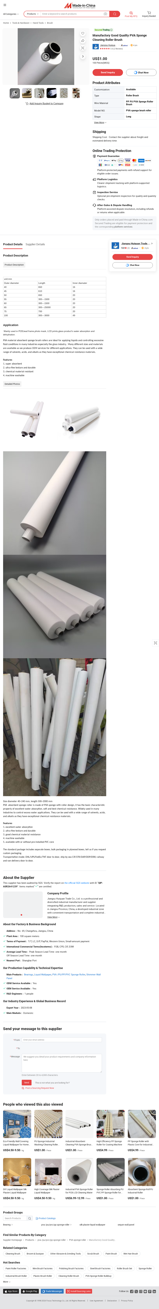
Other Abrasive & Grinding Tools (65, 1253)
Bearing (7, 1224)
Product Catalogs (47, 1218)
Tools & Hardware (20, 22)
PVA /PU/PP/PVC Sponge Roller (68, 974)
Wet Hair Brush (130, 1253)
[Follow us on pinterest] (149, 1291)
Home (6, 22)
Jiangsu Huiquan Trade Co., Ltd (109, 45)
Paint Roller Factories (16, 1268)
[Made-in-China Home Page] (79, 5)
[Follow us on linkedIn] (154, 1291)
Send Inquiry (108, 72)
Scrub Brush (93, 1253)
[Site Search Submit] (114, 14)
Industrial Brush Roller (16, 1275)
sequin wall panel (126, 1224)
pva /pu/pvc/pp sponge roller (55, 1224)
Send (26, 1082)
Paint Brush (111, 1253)
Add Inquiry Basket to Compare (46, 103)
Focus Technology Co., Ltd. (57, 1300)
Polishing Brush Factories (71, 1268)
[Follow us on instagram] (140, 1291)
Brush (50, 22)
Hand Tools (38, 22)
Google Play (30, 1291)
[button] (5, 5)
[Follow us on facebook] (131, 1291)
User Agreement (96, 1300)
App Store (11, 1291)
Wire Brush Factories (42, 1268)
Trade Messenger (52, 1291)
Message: (15, 1056)
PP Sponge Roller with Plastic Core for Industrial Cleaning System (140, 1144)
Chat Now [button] (143, 72)
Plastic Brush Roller (42, 1275)
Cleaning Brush (13, 1253)
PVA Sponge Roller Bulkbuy (98, 1275)
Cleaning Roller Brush (69, 1275)
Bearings (28, 974)
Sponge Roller (145, 1268)
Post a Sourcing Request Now (38, 1087)
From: (17, 1039)
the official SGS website (76, 882)
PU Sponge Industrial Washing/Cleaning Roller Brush (46, 1144)
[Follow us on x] (136, 1291)
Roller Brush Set (124, 1268)
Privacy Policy (127, 1300)
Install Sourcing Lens (80, 1291)
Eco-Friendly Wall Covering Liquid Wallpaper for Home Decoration (16, 1144)
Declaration (112, 1300)
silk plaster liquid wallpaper (92, 1224)
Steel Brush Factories (100, 1268)
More (6, 1281)
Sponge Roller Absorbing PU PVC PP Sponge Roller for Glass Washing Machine (110, 1192)
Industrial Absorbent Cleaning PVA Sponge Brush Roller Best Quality (79, 1144)
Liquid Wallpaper (42, 974)
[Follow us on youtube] (145, 1291)
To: (18, 1048)
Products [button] (31, 13)
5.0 (125, 248)
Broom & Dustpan (35, 1253)
